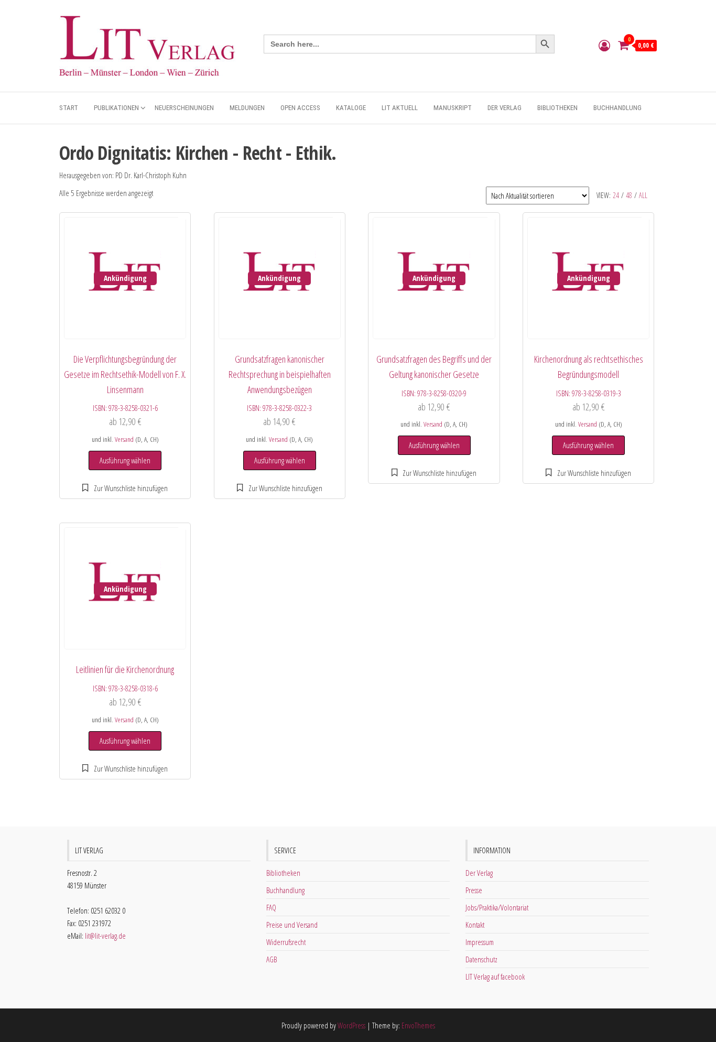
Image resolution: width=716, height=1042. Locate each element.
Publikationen (116, 108)
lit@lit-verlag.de (105, 935)
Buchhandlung (617, 108)
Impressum (479, 942)
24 (616, 195)
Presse (473, 890)
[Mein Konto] (604, 45)
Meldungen (247, 108)
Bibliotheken (557, 108)
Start (68, 108)
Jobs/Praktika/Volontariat (496, 907)
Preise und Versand (292, 924)
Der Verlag (504, 108)
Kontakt (474, 924)
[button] (125, 488)
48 (629, 195)
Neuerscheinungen (184, 108)
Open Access (300, 108)
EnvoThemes (418, 1025)
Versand (124, 439)
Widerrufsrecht (286, 942)
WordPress (351, 1025)
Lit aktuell (400, 108)
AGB (271, 959)
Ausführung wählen (125, 460)
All (643, 195)
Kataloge (351, 108)
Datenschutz (481, 959)
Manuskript (452, 108)
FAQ (271, 907)
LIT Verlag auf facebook (495, 976)
